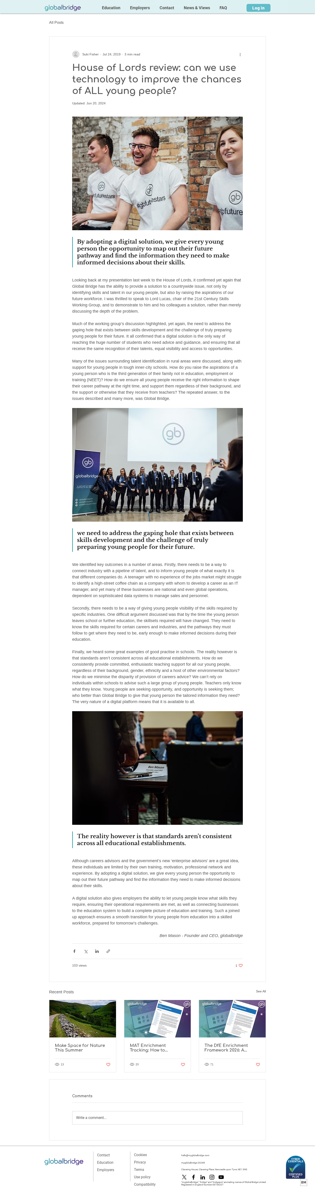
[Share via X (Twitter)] (85, 951)
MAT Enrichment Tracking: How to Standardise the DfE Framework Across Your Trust (155, 1047)
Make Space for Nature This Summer (80, 1047)
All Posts (56, 22)
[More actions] (240, 54)
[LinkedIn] (202, 1177)
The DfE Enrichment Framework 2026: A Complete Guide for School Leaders (226, 1047)
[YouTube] (221, 1177)
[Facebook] (193, 1177)
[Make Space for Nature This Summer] (82, 1018)
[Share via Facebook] (74, 951)
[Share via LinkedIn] (97, 951)
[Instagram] (212, 1177)
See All (261, 991)
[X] (184, 1177)
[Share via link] (108, 951)
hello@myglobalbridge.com (195, 1155)
